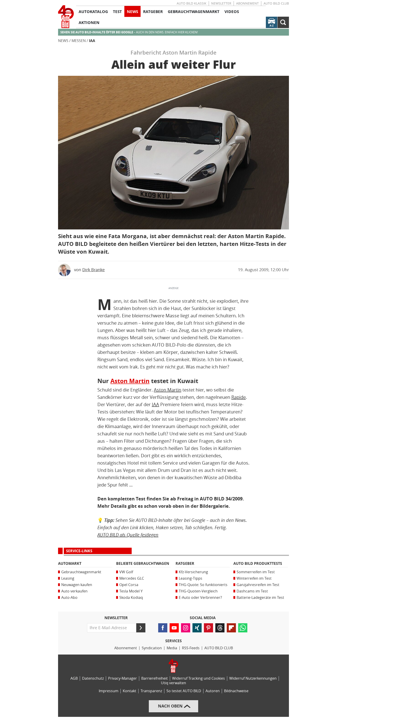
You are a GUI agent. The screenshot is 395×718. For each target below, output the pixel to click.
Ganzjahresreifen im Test (258, 585)
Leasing (67, 578)
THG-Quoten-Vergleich (198, 591)
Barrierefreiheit (154, 678)
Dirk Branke (93, 269)
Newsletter (221, 3)
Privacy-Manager (122, 678)
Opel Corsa (128, 585)
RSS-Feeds (191, 648)
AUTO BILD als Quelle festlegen (127, 535)
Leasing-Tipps (190, 578)
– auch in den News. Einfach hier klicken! (129, 32)
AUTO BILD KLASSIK (191, 3)
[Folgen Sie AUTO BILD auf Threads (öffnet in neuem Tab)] (219, 627)
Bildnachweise (236, 691)
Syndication (152, 648)
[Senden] (140, 627)
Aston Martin (129, 381)
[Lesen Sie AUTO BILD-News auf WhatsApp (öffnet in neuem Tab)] (242, 627)
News (63, 41)
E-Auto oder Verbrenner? (200, 597)
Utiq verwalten (173, 683)
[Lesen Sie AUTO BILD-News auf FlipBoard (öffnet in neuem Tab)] (231, 627)
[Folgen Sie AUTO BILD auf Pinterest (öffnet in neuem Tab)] (208, 627)
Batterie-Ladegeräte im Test (260, 597)
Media (172, 648)
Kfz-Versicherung (193, 572)
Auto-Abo (69, 597)
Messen (79, 41)
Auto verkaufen (74, 591)
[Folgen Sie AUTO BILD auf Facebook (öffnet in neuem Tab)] (162, 627)
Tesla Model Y (131, 591)
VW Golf (126, 572)
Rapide (238, 397)
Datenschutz (93, 678)
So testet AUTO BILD (183, 691)
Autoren (213, 691)
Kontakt (129, 691)
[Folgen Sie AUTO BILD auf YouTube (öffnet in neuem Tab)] (174, 627)
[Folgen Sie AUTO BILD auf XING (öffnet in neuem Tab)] (197, 627)
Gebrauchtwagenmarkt (81, 572)
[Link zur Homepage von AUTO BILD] (66, 16)
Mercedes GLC (131, 578)
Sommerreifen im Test (256, 572)
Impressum (108, 691)
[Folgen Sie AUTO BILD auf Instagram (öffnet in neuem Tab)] (185, 627)
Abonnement (247, 3)
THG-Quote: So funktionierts (203, 585)
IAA (92, 41)
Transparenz (151, 691)
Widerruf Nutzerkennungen (253, 678)
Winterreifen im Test (254, 578)
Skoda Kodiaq (131, 597)
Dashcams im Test (252, 591)
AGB (74, 678)
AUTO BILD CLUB (276, 3)
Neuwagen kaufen (76, 585)
